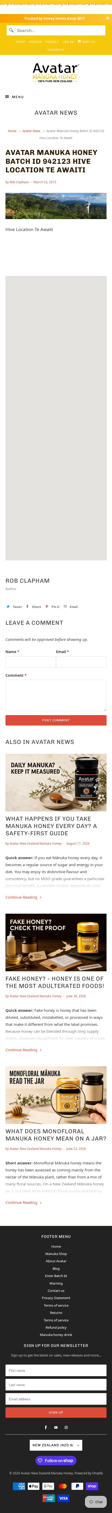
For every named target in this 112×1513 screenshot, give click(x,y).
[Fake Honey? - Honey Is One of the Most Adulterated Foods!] (56, 942)
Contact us (56, 1290)
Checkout (56, 49)
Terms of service (56, 1305)
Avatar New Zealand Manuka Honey (47, 1473)
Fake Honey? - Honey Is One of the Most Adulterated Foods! (54, 982)
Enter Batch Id (56, 1275)
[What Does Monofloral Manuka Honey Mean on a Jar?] (56, 1095)
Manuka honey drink (56, 1334)
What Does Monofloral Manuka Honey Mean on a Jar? (56, 1135)
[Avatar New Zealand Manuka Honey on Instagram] (66, 1427)
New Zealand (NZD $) (53, 1445)
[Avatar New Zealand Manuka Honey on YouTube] (56, 1427)
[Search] (12, 30)
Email (62, 651)
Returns (56, 1312)
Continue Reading (21, 897)
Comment (16, 675)
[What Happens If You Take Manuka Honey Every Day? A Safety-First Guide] (56, 782)
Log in (68, 42)
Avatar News (56, 112)
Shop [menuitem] (20, 42)
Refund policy (56, 1327)
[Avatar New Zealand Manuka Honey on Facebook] (45, 1427)
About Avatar (56, 1261)
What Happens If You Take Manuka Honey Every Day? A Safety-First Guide (51, 826)
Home (56, 1246)
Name (12, 651)
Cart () (88, 42)
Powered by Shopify (88, 1473)
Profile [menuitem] (52, 42)
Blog (56, 1268)
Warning (56, 1283)
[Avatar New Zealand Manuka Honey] (56, 74)
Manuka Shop (56, 1253)
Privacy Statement (56, 1297)
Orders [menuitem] (35, 42)
